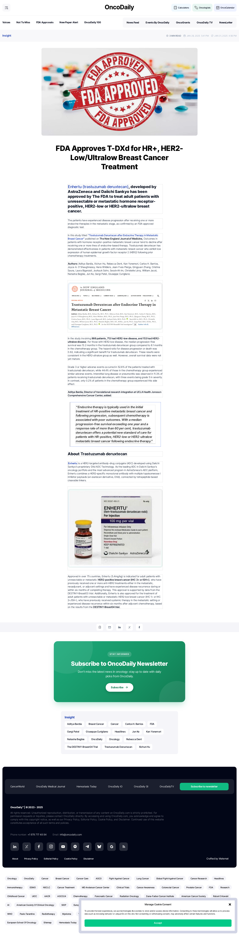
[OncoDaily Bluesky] (99, 846)
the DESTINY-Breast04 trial (82, 746)
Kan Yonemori (153, 731)
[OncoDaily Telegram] (87, 846)
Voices (6, 22)
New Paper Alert (69, 22)
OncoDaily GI (141, 786)
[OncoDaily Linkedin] (14, 846)
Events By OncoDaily (157, 22)
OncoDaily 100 (92, 22)
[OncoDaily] (119, 8)
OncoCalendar (227, 7)
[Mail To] (109, 627)
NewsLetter (225, 22)
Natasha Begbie (76, 739)
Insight (6, 35)
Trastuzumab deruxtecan (118, 746)
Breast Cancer (96, 723)
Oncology (114, 739)
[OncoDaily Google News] (111, 846)
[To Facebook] (139, 627)
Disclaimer (89, 858)
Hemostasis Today (87, 786)
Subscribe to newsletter (204, 786)
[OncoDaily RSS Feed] (123, 846)
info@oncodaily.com (71, 834)
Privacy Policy (31, 858)
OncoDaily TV (205, 22)
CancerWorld (17, 786)
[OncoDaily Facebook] (39, 846)
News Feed (133, 22)
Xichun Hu (144, 746)
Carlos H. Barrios (134, 723)
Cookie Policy (70, 858)
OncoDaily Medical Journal (50, 786)
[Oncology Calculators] (175, 8)
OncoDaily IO (115, 786)
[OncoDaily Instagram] (51, 846)
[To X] (129, 627)
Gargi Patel (73, 731)
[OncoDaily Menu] (6, 8)
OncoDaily (96, 739)
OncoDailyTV (167, 786)
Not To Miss (23, 22)
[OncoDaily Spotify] (75, 846)
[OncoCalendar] (218, 8)
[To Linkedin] (119, 627)
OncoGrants (183, 22)
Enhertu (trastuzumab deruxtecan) (98, 186)
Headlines (120, 731)
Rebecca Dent (134, 739)
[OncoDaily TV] (63, 846)
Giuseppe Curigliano (97, 731)
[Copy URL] (99, 627)
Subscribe (117, 687)
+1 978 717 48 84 (37, 834)
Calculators (183, 7)
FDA (152, 723)
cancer (115, 723)
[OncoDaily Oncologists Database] (196, 8)
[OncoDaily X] (26, 846)
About (15, 858)
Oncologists (204, 7)
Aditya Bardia (74, 723)
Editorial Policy (51, 858)
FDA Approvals (44, 22)
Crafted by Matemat (217, 858)
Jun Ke (135, 731)
